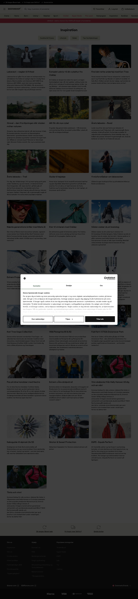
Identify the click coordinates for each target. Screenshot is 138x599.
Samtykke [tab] (36, 286)
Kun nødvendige (38, 319)
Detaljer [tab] (69, 285)
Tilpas (67, 319)
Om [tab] (101, 285)
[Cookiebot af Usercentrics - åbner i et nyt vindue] (105, 278)
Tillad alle (100, 319)
